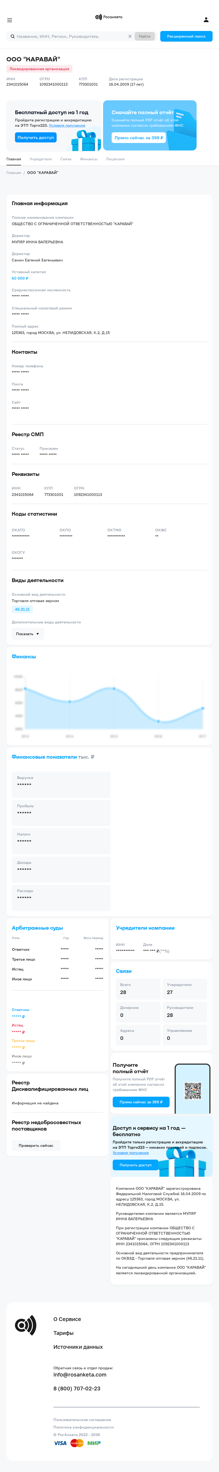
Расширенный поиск (186, 36)
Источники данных (78, 1346)
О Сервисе (67, 1319)
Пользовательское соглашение (82, 1419)
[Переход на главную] (109, 17)
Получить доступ (36, 137)
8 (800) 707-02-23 (76, 1388)
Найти (145, 36)
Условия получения (67, 125)
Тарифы (63, 1333)
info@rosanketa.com (80, 1374)
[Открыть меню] (9, 20)
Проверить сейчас (36, 1145)
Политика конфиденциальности (83, 1427)
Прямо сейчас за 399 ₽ (139, 137)
